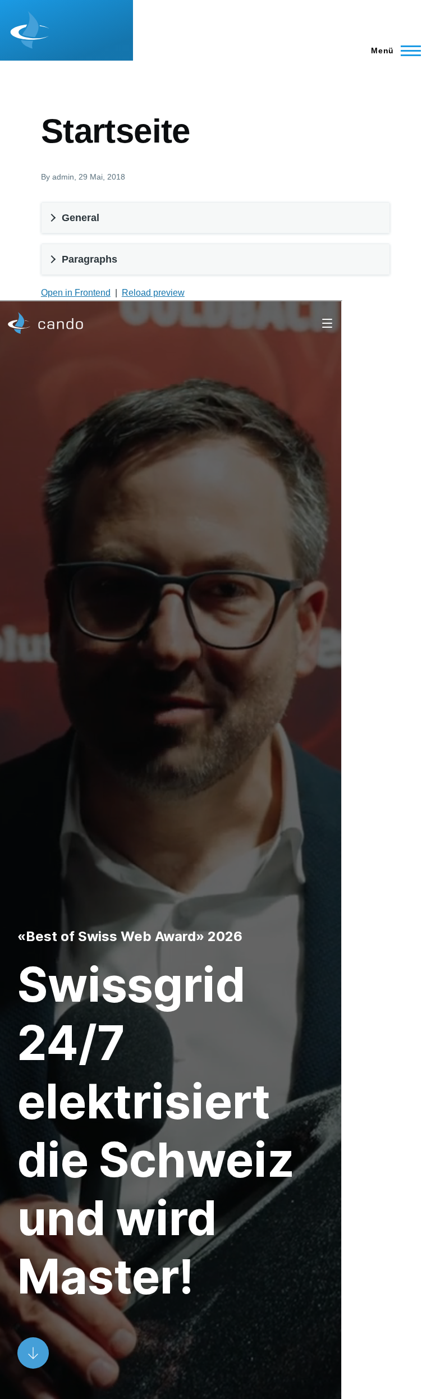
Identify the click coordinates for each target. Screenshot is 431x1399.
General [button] (80, 217)
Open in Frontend (76, 292)
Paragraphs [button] (89, 259)
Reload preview (153, 292)
